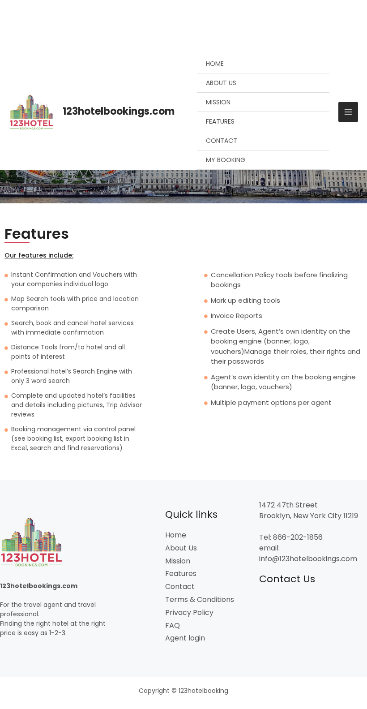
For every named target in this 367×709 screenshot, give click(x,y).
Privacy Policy (189, 612)
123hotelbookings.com (119, 111)
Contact (221, 140)
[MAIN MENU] (348, 112)
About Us (221, 82)
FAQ (172, 625)
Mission (218, 102)
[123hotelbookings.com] (32, 111)
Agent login (185, 638)
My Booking (225, 159)
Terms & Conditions (199, 599)
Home (215, 63)
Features (220, 121)
